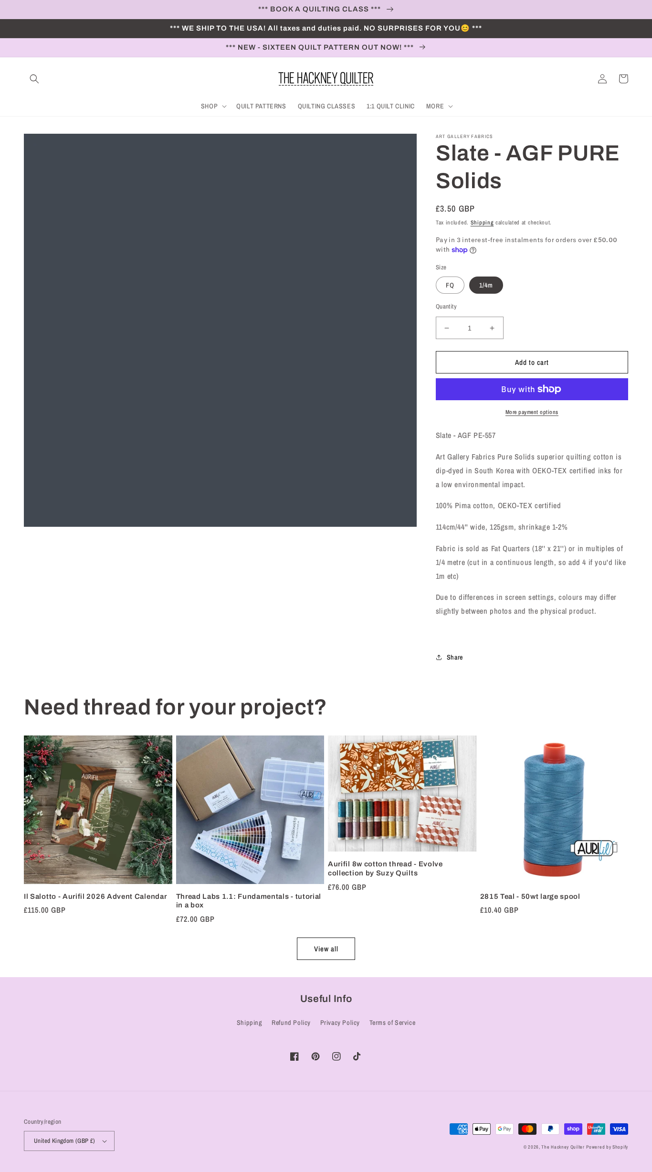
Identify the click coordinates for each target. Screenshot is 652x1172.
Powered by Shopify (607, 1147)
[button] (34, 78)
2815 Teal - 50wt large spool (530, 896)
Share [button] (455, 657)
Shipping (482, 222)
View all (326, 949)
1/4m (486, 285)
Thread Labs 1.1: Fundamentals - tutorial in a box (249, 901)
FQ (450, 285)
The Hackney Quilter (562, 1147)
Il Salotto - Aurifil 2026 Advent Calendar (95, 896)
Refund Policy (291, 1022)
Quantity (446, 306)
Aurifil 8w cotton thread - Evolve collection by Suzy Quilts (385, 868)
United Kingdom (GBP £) (64, 1141)
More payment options (531, 412)
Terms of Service (392, 1022)
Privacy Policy (340, 1022)
